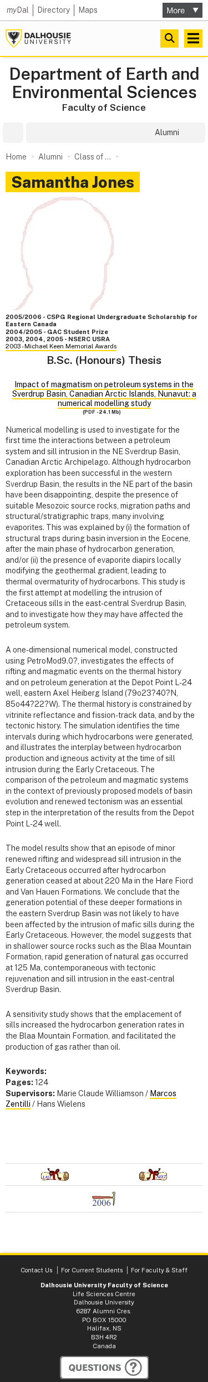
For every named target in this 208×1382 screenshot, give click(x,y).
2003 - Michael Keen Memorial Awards (61, 346)
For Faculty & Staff (159, 1270)
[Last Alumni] (55, 1174)
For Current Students (92, 1270)
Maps (88, 10)
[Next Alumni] (154, 1174)
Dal (18, 10)
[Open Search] (169, 38)
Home (16, 156)
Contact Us (36, 1270)
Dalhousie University (38, 38)
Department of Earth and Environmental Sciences (104, 83)
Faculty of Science (104, 107)
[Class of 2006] (104, 1199)
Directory (53, 10)
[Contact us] (104, 1367)
